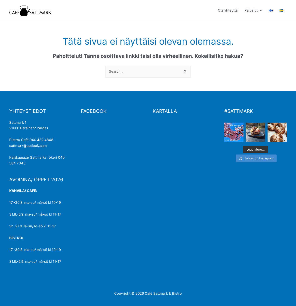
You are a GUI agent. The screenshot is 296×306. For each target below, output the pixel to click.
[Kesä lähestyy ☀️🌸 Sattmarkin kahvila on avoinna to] (255, 132)
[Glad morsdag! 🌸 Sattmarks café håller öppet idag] (234, 132)
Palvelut (251, 10)
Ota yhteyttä (227, 10)
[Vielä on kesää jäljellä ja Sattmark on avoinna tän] (277, 132)
